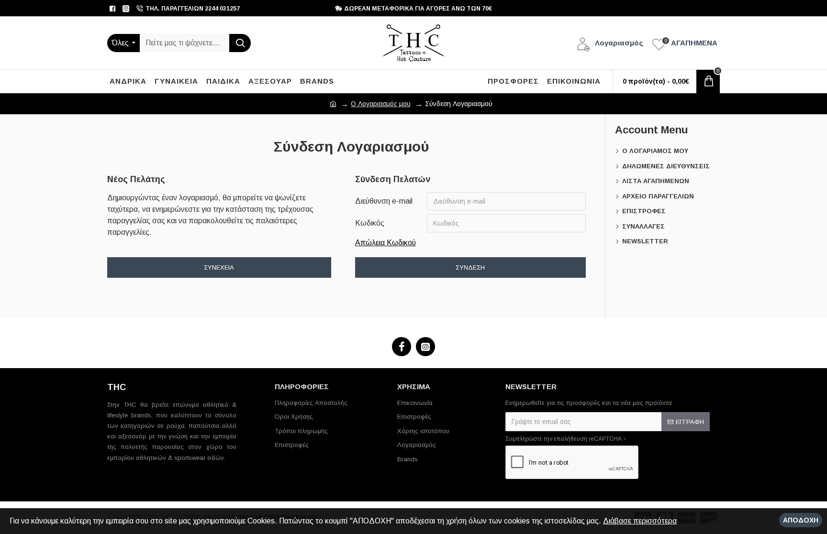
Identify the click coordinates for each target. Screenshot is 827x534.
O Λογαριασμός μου (381, 104)
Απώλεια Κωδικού (385, 243)
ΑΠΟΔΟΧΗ (800, 520)
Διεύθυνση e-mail (384, 201)
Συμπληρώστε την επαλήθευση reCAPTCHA (563, 439)
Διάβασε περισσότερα (640, 521)
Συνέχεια (219, 267)
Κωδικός (369, 223)
